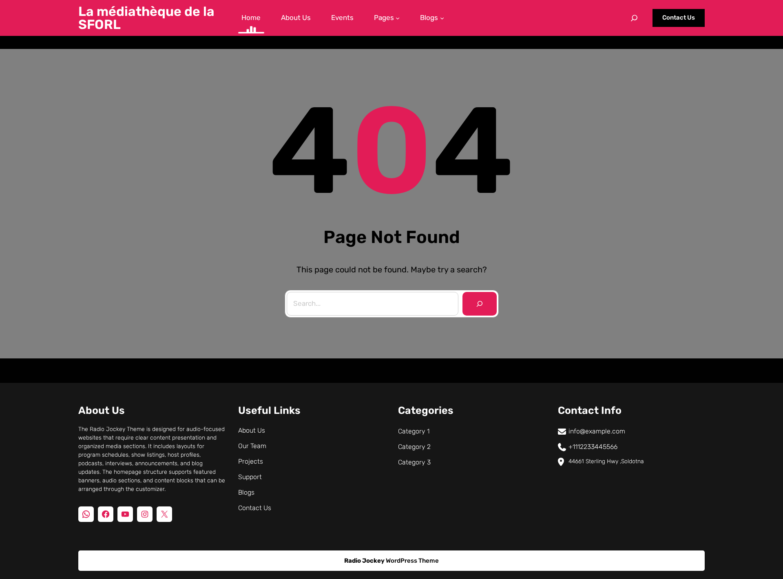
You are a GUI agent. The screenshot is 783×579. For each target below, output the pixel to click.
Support (250, 477)
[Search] (479, 304)
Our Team (252, 446)
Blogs (246, 492)
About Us (251, 430)
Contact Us (678, 17)
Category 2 (414, 447)
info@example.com (596, 431)
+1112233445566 (592, 447)
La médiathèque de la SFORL (146, 18)
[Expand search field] (634, 18)
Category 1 (413, 431)
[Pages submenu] (398, 18)
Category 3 (414, 462)
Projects (250, 461)
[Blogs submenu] (442, 18)
